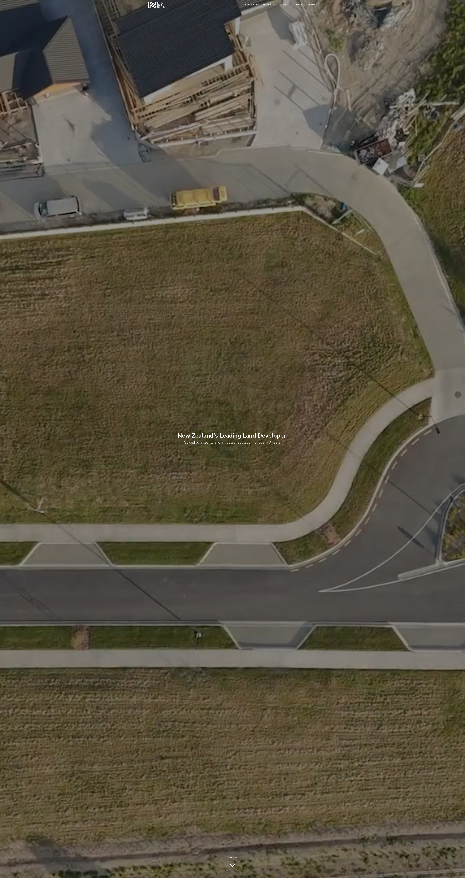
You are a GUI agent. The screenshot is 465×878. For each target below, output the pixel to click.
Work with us (286, 5)
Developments (252, 5)
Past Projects (269, 5)
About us (300, 5)
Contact (312, 5)
